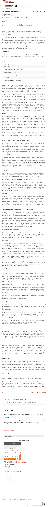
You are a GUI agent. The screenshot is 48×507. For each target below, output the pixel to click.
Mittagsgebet (7, 466)
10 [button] (32, 6)
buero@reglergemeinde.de (25, 25)
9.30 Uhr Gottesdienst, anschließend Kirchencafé (16, 462)
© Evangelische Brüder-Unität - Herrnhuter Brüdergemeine (12, 427)
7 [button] (27, 6)
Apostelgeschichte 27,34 (10, 424)
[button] (20, 443)
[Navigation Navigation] (45, 2)
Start (4, 8)
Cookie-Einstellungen (39, 11)
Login (10, 499)
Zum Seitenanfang (42, 392)
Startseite (4, 499)
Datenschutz (23, 499)
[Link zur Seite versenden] (43, 9)
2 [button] (19, 6)
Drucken (36, 392)
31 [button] (5, 458)
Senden (32, 392)
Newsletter (30, 499)
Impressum (15, 499)
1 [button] (18, 6)
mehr (42, 474)
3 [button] (21, 6)
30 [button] (20, 456)
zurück (3, 392)
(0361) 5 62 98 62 (20, 24)
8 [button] (29, 6)
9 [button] (30, 6)
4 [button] (22, 6)
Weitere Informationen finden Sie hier (9, 430)
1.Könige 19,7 (7, 417)
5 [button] (24, 6)
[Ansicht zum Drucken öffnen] (45, 9)
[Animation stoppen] (16, 6)
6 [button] (25, 6)
